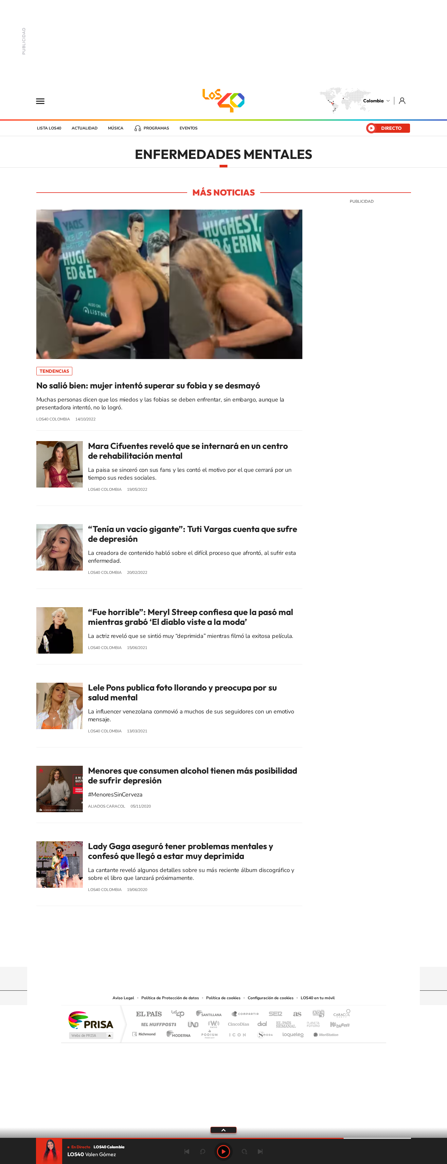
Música (115, 128)
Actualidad (85, 128)
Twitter (236, 954)
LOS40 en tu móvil (318, 998)
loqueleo (293, 1032)
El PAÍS (149, 1014)
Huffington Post (157, 1022)
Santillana (210, 1014)
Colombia (373, 101)
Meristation (325, 1032)
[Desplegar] (223, 1130)
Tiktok (197, 954)
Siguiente (260, 1151)
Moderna (177, 1032)
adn (316, 1014)
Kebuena (334, 1022)
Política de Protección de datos (170, 998)
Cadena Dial (262, 1022)
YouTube (223, 954)
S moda (264, 1032)
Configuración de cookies (271, 998)
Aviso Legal (123, 998)
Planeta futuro (310, 1022)
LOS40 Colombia (223, 100)
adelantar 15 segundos (244, 1151)
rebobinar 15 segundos (202, 1151)
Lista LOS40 (49, 128)
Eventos (189, 128)
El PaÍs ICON (237, 1032)
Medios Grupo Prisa (90, 1035)
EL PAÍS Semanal (286, 1022)
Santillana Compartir (245, 1014)
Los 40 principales (180, 1014)
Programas (156, 128)
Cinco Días (237, 1022)
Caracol (340, 1014)
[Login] (402, 100)
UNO (193, 1022)
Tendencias (54, 371)
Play (223, 1151)
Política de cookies (223, 998)
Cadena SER (273, 1014)
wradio (212, 1022)
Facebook (249, 954)
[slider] (223, 1138)
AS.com (294, 1014)
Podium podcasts (209, 1032)
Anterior (187, 1151)
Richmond (145, 1032)
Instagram (210, 954)
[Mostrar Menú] (44, 100)
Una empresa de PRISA (90, 1019)
